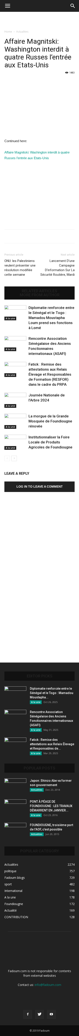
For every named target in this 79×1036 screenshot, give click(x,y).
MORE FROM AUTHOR (39, 295)
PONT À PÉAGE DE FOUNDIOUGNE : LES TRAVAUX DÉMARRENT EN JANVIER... (51, 806)
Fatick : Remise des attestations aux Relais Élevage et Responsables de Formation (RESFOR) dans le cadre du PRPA (50, 374)
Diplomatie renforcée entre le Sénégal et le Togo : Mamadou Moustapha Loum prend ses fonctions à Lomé (51, 317)
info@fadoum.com (48, 985)
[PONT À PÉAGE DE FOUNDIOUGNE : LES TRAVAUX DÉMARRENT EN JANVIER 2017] (15, 807)
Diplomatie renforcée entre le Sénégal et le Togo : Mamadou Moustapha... (51, 693)
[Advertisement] (39, 19)
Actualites (22, 31)
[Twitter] (39, 1014)
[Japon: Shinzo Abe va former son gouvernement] (15, 786)
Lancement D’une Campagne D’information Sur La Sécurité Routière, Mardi (57, 268)
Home (8, 31)
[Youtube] (51, 1014)
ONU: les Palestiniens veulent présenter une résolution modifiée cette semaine (20, 268)
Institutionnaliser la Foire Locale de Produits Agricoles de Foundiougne (50, 442)
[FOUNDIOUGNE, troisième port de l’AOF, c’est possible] (15, 830)
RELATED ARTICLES (39, 291)
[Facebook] (27, 1014)
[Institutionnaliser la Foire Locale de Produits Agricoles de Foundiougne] (15, 442)
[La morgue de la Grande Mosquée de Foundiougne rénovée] (15, 421)
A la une (10, 318)
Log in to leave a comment (39, 486)
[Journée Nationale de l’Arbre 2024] (15, 400)
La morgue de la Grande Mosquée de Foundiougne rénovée (50, 421)
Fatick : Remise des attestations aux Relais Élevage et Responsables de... (52, 744)
